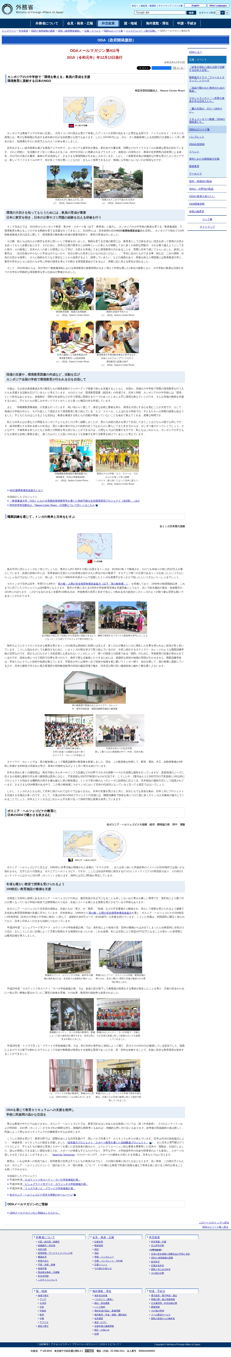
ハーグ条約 (99, 1307)
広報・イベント (92, 31)
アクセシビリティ (60, 1344)
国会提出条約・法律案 (49, 1272)
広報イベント (100, 1265)
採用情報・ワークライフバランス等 (55, 1253)
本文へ (135, 6)
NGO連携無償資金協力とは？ (26, 490)
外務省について (45, 1237)
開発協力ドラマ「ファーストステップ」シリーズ (207, 79)
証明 (96, 1334)
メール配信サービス (161, 1315)
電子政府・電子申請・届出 (164, 1295)
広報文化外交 (157, 1265)
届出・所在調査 (102, 1303)
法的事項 (43, 1344)
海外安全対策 (100, 1295)
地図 (90, 1351)
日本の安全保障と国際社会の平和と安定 (170, 1254)
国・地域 (41, 1291)
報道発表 (98, 1245)
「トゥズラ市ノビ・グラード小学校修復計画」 (49, 1188)
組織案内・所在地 (46, 1245)
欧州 (42, 1315)
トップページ (9, 31)
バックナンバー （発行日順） (141, 31)
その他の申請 (157, 1311)
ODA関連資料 (197, 203)
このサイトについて (47, 1280)
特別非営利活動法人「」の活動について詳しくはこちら (52, 505)
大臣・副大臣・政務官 (49, 1242)
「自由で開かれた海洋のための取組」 (207, 89)
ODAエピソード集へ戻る (215, 1227)
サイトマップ (164, 6)
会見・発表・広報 (103, 1237)
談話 (96, 1249)
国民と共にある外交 (161, 1269)
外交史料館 (43, 1276)
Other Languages (218, 5)
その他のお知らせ (103, 1268)
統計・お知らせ (102, 1330)
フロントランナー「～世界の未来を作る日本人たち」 (207, 100)
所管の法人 (43, 1261)
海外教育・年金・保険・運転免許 (110, 1315)
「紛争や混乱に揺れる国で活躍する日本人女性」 (207, 69)
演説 (96, 1253)
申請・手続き (157, 1291)
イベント (194, 151)
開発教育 (194, 166)
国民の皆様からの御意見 (163, 1318)
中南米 (43, 1311)
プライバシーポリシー (84, 1344)
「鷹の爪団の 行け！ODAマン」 (205, 110)
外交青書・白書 (158, 1242)
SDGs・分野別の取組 (201, 188)
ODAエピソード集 (113, 31)
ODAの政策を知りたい (202, 196)
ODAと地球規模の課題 (43, 31)
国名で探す (43, 1326)
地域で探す (43, 1295)
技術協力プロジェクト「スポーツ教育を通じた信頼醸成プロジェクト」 (108, 1142)
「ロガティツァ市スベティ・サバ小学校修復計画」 (52, 1179)
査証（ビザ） (100, 1322)
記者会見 (98, 1242)
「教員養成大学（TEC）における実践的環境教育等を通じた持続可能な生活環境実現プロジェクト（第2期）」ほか (75, 500)
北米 (42, 1307)
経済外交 (155, 1262)
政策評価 (42, 1268)
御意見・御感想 (148, 6)
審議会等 (42, 1257)
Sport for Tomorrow (64, 1154)
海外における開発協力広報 (204, 158)
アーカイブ (195, 173)
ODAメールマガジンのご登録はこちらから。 (35, 1212)
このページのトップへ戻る (214, 1222)
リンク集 (178, 6)
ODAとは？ (195, 52)
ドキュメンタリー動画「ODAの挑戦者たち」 (207, 121)
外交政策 (23, 31)
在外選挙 (98, 1318)
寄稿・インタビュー (104, 1257)
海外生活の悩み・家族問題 (107, 1311)
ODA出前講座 (197, 144)
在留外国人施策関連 (104, 1326)
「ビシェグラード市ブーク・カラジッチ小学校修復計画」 (55, 1184)
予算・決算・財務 (46, 1265)
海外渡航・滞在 (101, 1291)
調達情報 (155, 1307)
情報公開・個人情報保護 (163, 1299)
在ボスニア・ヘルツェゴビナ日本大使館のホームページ (41, 1194)
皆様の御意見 (196, 211)
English (195, 5)
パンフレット (196, 136)
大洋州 (43, 1303)
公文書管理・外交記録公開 (164, 1303)
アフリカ (44, 1322)
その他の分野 (157, 1273)
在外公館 (42, 1249)
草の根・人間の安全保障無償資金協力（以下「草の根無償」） (93, 583)
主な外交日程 (157, 1245)
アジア (43, 1299)
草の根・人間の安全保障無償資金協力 (110, 912)
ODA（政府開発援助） (70, 31)
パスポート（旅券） (104, 1299)
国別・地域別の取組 (200, 181)
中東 (42, 1318)
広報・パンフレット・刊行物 (108, 1261)
